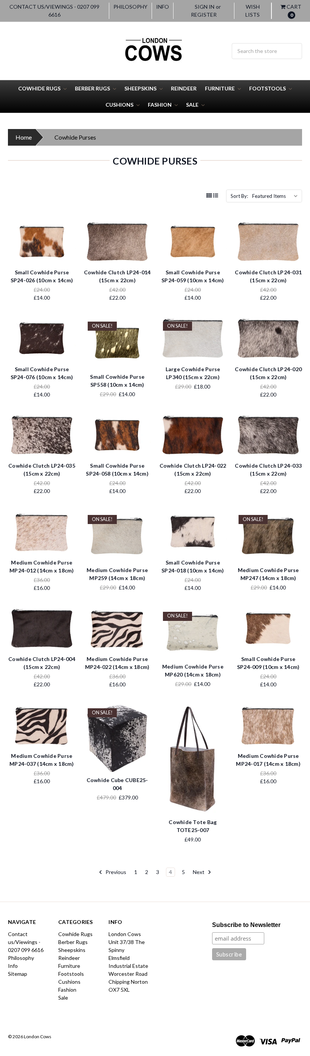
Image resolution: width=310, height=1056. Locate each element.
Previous (115, 872)
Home (24, 137)
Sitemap (17, 973)
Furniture (220, 88)
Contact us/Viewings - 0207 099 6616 (54, 10)
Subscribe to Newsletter (246, 925)
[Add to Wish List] (67, 241)
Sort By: (239, 196)
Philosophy (130, 6)
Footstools (268, 88)
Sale (193, 104)
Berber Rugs (93, 88)
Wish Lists (252, 10)
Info (162, 6)
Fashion (160, 104)
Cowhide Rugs (40, 88)
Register (204, 14)
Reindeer (184, 88)
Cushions (120, 104)
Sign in (204, 6)
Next (199, 872)
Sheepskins (141, 88)
